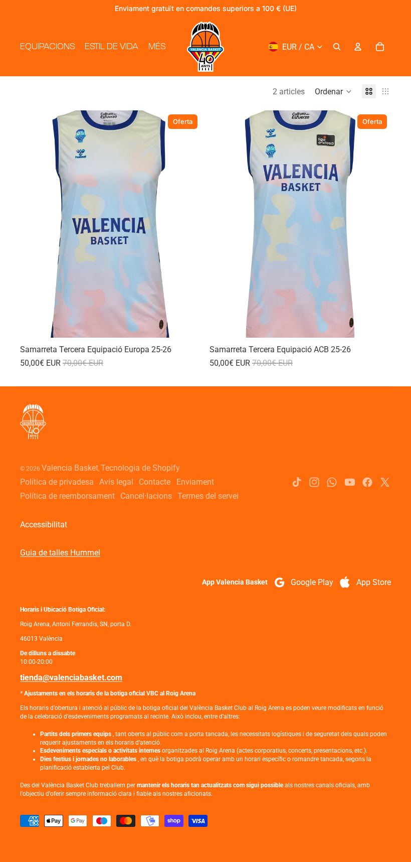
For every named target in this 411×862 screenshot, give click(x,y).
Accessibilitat (43, 524)
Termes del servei (208, 496)
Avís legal (116, 482)
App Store (373, 582)
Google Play (312, 582)
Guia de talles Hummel (60, 552)
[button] (333, 91)
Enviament (195, 482)
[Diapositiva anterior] (35, 224)
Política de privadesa (57, 482)
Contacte (154, 482)
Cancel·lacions (146, 496)
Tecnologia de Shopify (140, 468)
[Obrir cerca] (337, 47)
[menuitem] (156, 47)
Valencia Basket (70, 468)
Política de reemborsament (67, 496)
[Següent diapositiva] (186, 224)
